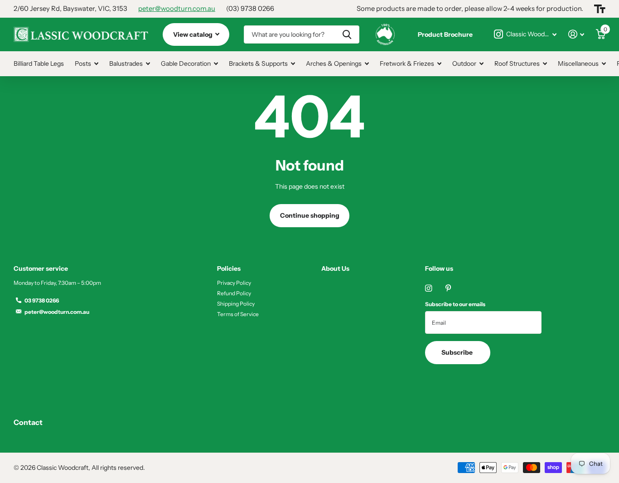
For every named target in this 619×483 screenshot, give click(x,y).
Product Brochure (445, 34)
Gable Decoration (186, 63)
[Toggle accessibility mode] (599, 9)
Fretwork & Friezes (407, 63)
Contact (28, 422)
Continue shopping (309, 215)
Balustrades (126, 63)
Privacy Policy (234, 282)
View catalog (193, 34)
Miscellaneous (578, 63)
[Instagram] (428, 288)
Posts (83, 63)
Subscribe (457, 352)
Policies (229, 268)
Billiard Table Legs (39, 63)
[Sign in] (576, 34)
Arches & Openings (334, 63)
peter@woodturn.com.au (176, 9)
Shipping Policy (236, 303)
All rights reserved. (118, 467)
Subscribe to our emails (455, 304)
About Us (335, 268)
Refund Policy (234, 293)
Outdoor (464, 63)
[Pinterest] (448, 288)
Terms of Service (238, 314)
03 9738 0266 (41, 300)
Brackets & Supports (258, 63)
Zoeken (346, 34)
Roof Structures (517, 63)
